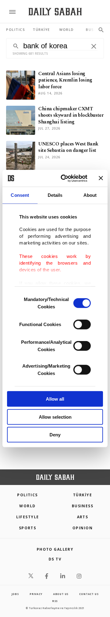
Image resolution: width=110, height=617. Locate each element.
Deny (55, 434)
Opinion (82, 528)
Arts (82, 517)
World (27, 506)
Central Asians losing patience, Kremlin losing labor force (65, 80)
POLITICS (27, 495)
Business (83, 506)
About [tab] (90, 195)
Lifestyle (27, 517)
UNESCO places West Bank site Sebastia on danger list (68, 147)
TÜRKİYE (82, 495)
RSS (55, 601)
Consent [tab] (20, 195)
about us (60, 594)
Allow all (55, 399)
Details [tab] (55, 195)
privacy (36, 594)
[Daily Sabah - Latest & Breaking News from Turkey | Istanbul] (55, 12)
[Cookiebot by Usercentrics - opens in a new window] (64, 178)
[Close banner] (101, 178)
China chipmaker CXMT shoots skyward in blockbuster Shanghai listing (70, 115)
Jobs (15, 594)
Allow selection (55, 416)
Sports (27, 528)
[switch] (82, 324)
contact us (88, 594)
